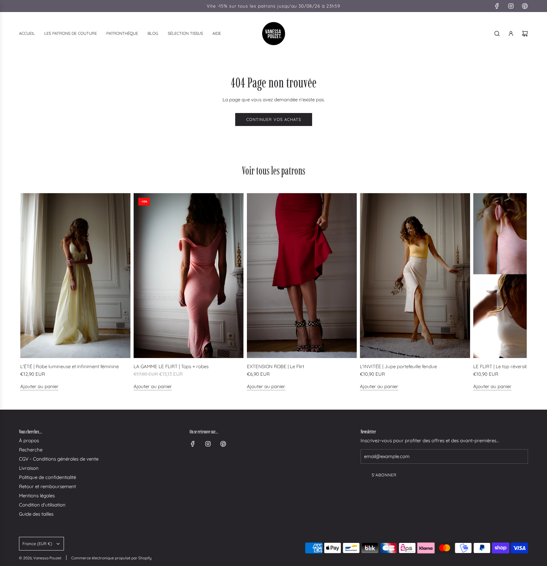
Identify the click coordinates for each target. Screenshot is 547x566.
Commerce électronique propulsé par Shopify (111, 558)
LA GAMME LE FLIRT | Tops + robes (171, 366)
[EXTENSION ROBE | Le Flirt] (302, 275)
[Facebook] (497, 6)
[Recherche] (497, 34)
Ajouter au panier (39, 386)
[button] (27, 292)
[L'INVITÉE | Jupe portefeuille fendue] (415, 275)
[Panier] (525, 34)
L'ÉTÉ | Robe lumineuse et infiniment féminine (69, 366)
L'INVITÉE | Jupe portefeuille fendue (398, 366)
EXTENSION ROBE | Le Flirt (275, 366)
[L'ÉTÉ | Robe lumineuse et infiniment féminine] (75, 275)
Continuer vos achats (273, 119)
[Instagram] (511, 6)
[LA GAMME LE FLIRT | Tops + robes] (189, 275)
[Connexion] (511, 34)
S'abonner (384, 474)
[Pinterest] (525, 6)
